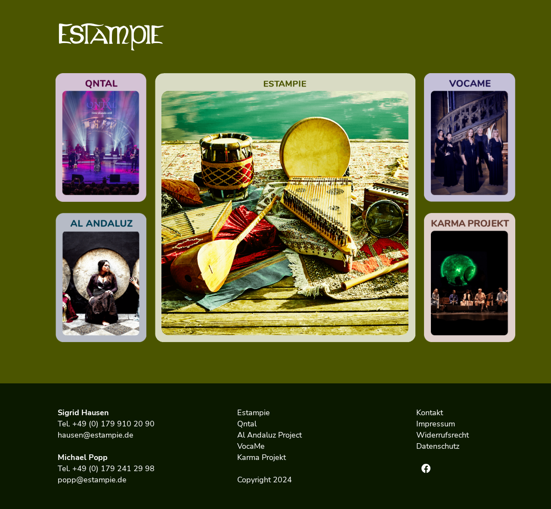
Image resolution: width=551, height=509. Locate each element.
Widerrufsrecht (442, 435)
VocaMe (251, 446)
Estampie (253, 412)
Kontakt (429, 412)
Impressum (435, 424)
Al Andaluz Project (269, 435)
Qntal (247, 424)
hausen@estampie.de (95, 435)
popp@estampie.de (92, 480)
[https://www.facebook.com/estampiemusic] (426, 469)
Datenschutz (437, 446)
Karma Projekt (261, 457)
